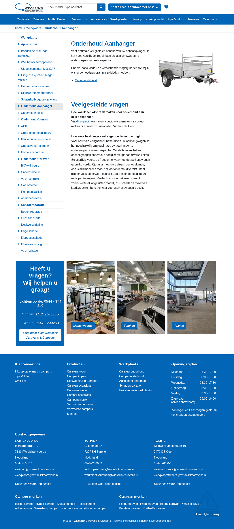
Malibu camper (24, 503)
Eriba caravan (149, 503)
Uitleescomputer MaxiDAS (38, 68)
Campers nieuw (77, 399)
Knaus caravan (191, 503)
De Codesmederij (161, 520)
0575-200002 (93, 463)
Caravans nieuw (77, 390)
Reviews (193, 19)
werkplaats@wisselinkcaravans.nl (36, 475)
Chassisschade (30, 218)
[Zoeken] (101, 7)
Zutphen (129, 325)
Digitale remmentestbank (37, 92)
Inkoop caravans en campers (33, 371)
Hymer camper (45, 503)
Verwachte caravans (80, 404)
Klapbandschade (32, 237)
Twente (179, 325)
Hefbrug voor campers (35, 86)
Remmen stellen (31, 191)
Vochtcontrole (30, 178)
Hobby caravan (169, 503)
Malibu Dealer (57, 19)
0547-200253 (162, 463)
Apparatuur (29, 44)
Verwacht (78, 19)
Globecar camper (95, 508)
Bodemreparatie (31, 211)
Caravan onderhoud (131, 371)
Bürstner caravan (130, 508)
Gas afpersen (29, 185)
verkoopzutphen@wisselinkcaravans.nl (109, 469)
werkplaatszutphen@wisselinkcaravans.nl (111, 475)
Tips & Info (175, 19)
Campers (38, 19)
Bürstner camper (71, 508)
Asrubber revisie (31, 198)
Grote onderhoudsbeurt (36, 132)
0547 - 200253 (47, 323)
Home (19, 28)
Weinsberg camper (46, 508)
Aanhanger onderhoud (133, 380)
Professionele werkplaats (135, 390)
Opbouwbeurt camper (35, 145)
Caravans (23, 19)
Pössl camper (86, 503)
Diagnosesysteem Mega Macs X (35, 77)
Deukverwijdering (32, 224)
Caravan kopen (76, 371)
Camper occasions (79, 394)
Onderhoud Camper (34, 119)
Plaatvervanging (31, 244)
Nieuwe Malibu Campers (82, 380)
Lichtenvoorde (83, 325)
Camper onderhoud (131, 376)
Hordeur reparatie (32, 152)
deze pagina (84, 121)
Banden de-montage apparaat (33, 53)
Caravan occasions (79, 385)
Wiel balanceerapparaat (36, 62)
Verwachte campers (80, 409)
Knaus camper (66, 503)
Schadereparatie (33, 204)
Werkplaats (118, 19)
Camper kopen (76, 376)
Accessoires (99, 19)
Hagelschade (29, 231)
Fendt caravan (128, 503)
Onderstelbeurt (30, 172)
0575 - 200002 (47, 314)
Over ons (209, 19)
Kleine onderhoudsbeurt (36, 139)
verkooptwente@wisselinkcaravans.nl (178, 469)
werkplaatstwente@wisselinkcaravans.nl (180, 475)
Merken (72, 413)
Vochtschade (29, 250)
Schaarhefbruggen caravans (39, 99)
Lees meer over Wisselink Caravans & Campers (40, 335)
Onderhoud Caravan (35, 159)
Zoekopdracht (155, 19)
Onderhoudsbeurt (86, 80)
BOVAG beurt (30, 165)
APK (24, 126)
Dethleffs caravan (154, 508)
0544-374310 (24, 463)
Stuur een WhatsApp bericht (33, 483)
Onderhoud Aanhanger (61, 28)
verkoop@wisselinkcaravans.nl (34, 469)
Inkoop (137, 19)
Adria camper (23, 508)
